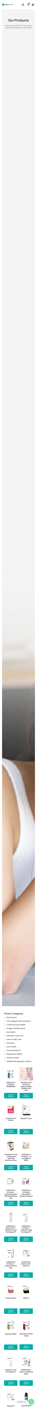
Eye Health (11, 1032)
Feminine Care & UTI (15, 1036)
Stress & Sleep (13, 1058)
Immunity (10, 1043)
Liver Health (11, 1047)
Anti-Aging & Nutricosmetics (19, 1021)
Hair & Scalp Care (14, 1039)
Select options (11, 1095)
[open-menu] (33, 5)
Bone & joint (12, 1017)
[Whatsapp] (31, 1401)
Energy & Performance (16, 1028)
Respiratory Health (14, 1054)
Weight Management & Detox (19, 1061)
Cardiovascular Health (16, 1025)
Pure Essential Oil (14, 1050)
